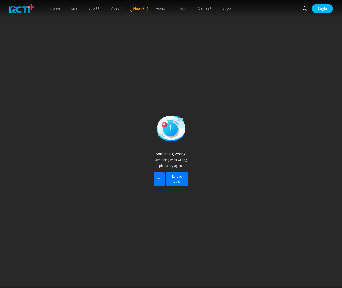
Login (322, 8)
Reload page (177, 179)
